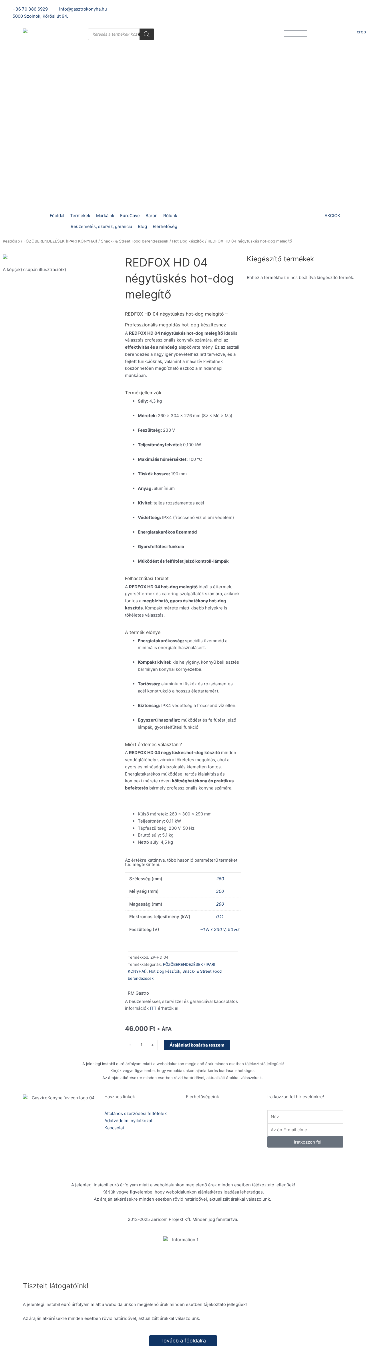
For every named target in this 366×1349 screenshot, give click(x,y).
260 (220, 878)
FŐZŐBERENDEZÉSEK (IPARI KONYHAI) (60, 241)
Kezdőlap (11, 241)
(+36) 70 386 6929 (223, 1121)
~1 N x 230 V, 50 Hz (220, 929)
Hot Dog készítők (188, 241)
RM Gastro (138, 993)
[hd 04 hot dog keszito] (61, 258)
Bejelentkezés (260, 9)
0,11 (220, 916)
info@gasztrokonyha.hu (228, 1141)
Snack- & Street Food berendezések (134, 241)
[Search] (147, 34)
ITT (153, 1008)
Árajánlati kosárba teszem (197, 1045)
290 (220, 904)
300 (220, 891)
